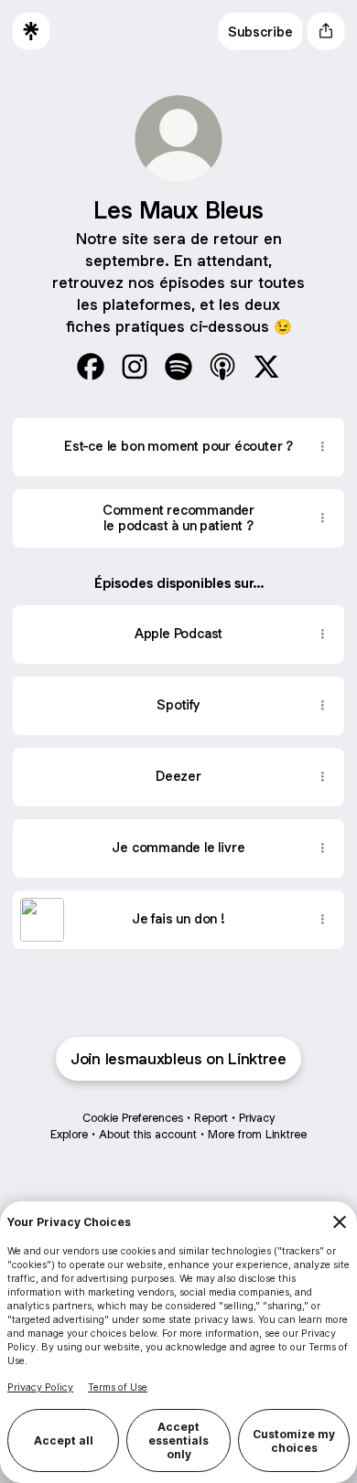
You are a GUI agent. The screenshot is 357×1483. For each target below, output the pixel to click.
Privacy (257, 1118)
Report (211, 1118)
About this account (148, 1134)
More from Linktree (257, 1134)
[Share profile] (326, 31)
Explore (69, 1134)
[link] (91, 367)
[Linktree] (31, 31)
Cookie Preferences (132, 1118)
